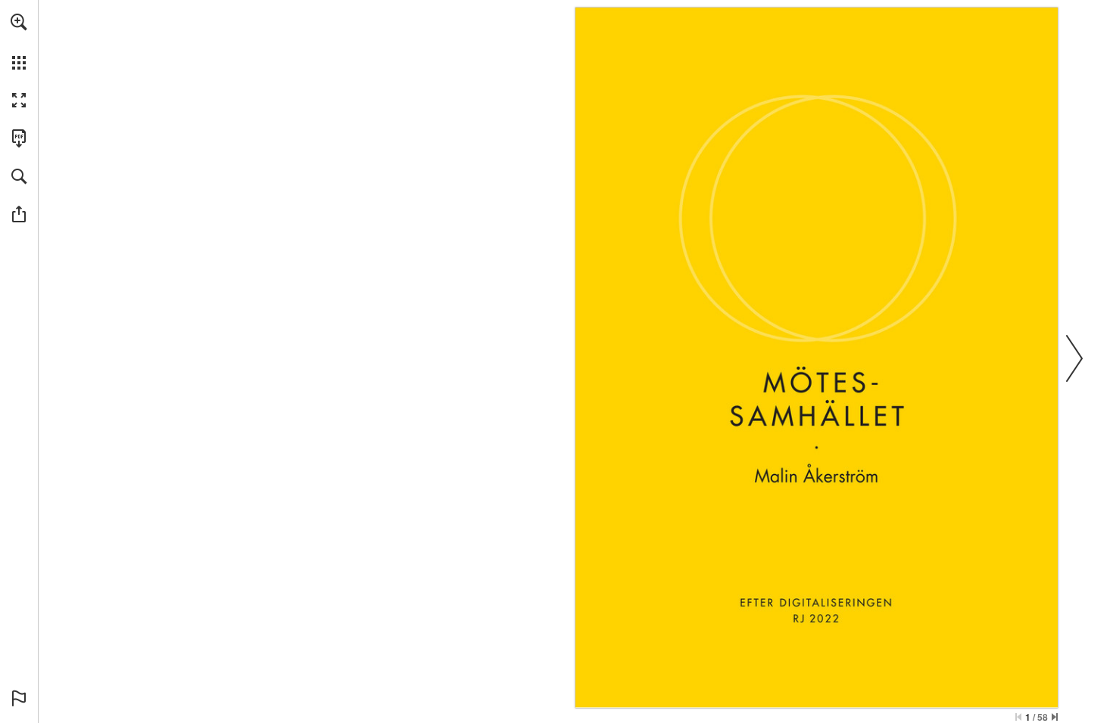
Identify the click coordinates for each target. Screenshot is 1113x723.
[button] (19, 22)
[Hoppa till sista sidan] (1055, 717)
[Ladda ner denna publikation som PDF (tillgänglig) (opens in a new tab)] (19, 138)
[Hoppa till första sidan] (1018, 717)
